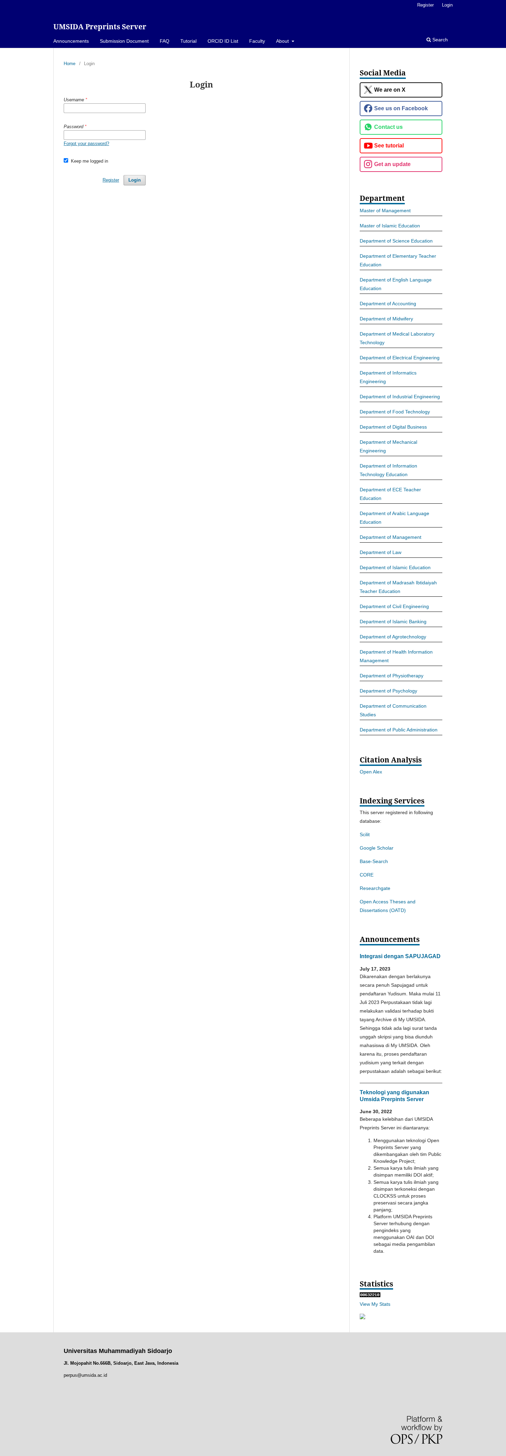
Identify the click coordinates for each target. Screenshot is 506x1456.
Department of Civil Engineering (394, 606)
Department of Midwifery (386, 318)
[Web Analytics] (370, 1295)
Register (425, 5)
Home (69, 63)
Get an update (392, 164)
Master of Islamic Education (390, 225)
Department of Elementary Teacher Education (398, 260)
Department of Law (380, 552)
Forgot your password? (86, 143)
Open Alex (371, 772)
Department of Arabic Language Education (394, 518)
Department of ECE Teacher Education (390, 494)
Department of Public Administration (399, 729)
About (283, 41)
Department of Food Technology (395, 411)
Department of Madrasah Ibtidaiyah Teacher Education (398, 587)
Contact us (388, 127)
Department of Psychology (388, 691)
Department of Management (390, 537)
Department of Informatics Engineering (388, 377)
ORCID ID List (223, 41)
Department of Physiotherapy (391, 675)
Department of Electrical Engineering (400, 357)
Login (447, 5)
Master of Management (385, 210)
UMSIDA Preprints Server (99, 26)
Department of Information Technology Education (388, 470)
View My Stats (375, 1304)
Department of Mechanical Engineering (388, 446)
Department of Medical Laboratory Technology (397, 338)
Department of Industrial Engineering (400, 396)
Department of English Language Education (396, 284)
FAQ (164, 41)
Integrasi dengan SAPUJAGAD (400, 956)
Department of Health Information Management (396, 656)
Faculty (257, 41)
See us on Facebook (401, 108)
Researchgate (375, 888)
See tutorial (389, 145)
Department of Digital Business (393, 427)
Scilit (365, 834)
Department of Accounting (388, 303)
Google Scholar (376, 848)
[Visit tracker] (362, 1317)
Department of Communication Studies (393, 710)
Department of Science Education (396, 241)
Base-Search (374, 861)
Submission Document (124, 41)
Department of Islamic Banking (393, 621)
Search (439, 39)
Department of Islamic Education (395, 567)
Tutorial (188, 41)
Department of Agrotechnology (393, 636)
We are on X (389, 90)
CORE (366, 875)
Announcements (71, 41)
